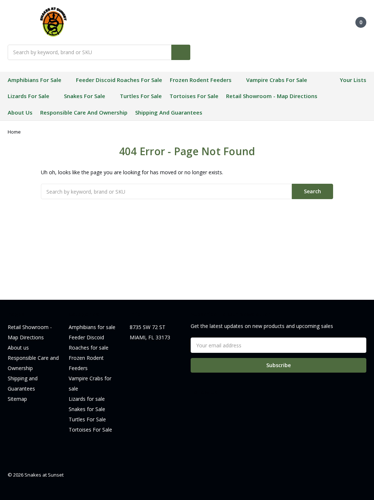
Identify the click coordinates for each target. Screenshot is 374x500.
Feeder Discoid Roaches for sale (119, 79)
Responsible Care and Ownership (83, 112)
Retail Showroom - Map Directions (271, 96)
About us (20, 112)
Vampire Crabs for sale (276, 79)
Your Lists (353, 79)
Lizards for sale (28, 96)
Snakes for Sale (84, 96)
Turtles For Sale (141, 96)
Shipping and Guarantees (168, 112)
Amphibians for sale (34, 79)
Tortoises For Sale (193, 96)
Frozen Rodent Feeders (201, 79)
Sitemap (17, 398)
